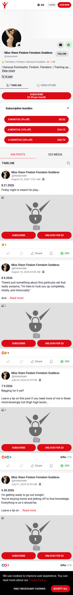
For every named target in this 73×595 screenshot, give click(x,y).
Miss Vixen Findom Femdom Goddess (35, 172)
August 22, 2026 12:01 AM (25, 179)
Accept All (60, 588)
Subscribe (18, 235)
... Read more (14, 298)
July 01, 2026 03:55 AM (24, 484)
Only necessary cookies (30, 588)
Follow (62, 54)
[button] (36, 108)
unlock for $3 (54, 235)
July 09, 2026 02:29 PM (24, 380)
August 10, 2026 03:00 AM (25, 271)
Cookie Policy (37, 580)
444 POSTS (18, 154)
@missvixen (19, 175)
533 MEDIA (55, 154)
